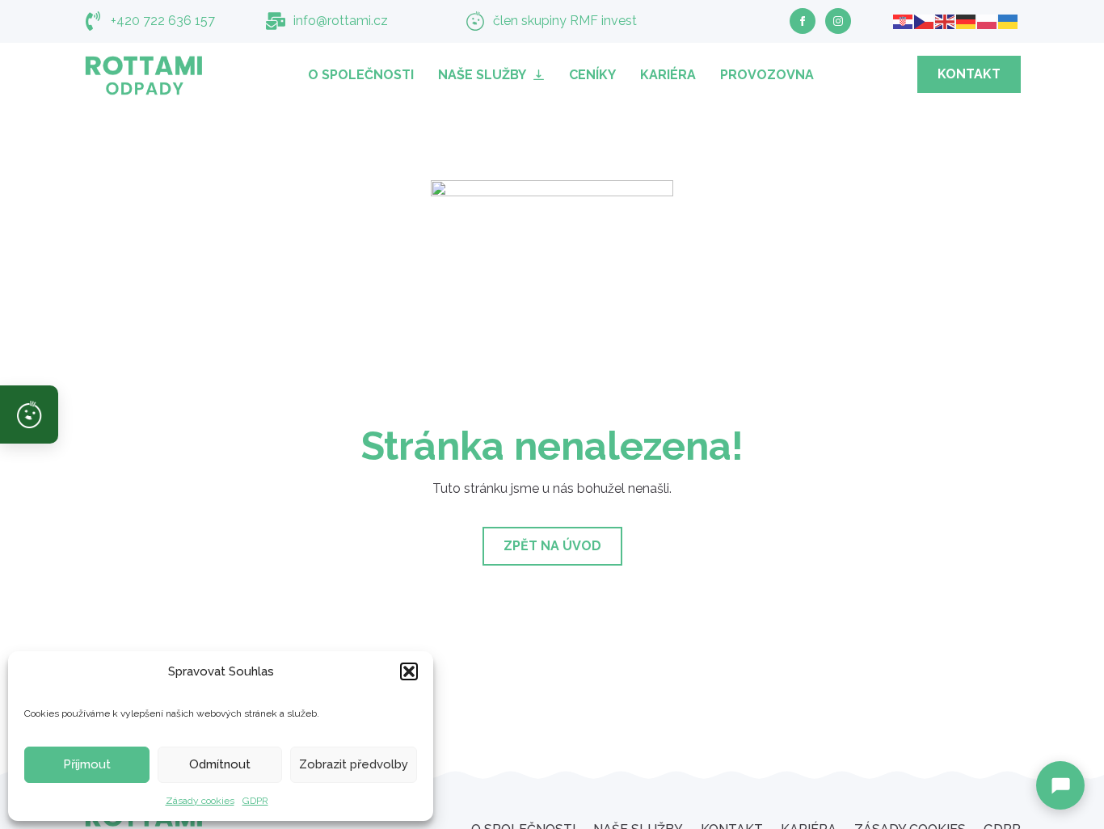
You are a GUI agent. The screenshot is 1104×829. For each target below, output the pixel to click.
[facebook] (802, 21)
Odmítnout (220, 764)
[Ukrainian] (1008, 20)
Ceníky (592, 74)
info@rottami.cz (340, 20)
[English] (945, 20)
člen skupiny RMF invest (565, 20)
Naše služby (482, 74)
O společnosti (361, 74)
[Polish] (987, 20)
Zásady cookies (200, 800)
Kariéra (668, 74)
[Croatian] (903, 20)
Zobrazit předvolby (353, 764)
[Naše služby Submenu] (541, 74)
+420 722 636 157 (163, 20)
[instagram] (838, 21)
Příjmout (87, 764)
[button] (409, 671)
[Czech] (924, 20)
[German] (966, 20)
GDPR (255, 800)
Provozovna (767, 74)
